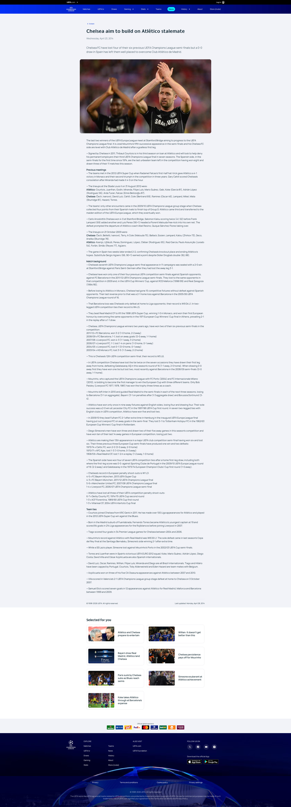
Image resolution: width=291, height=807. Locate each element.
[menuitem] (87, 9)
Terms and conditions (129, 782)
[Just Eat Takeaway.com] (172, 727)
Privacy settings (195, 782)
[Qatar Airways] (180, 727)
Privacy (95, 782)
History (111, 755)
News (110, 751)
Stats (86, 765)
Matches (87, 746)
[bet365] (163, 727)
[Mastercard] (145, 727)
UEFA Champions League (71, 9)
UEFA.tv (87, 751)
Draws (86, 755)
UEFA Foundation (140, 751)
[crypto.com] (154, 727)
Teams (111, 746)
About (110, 760)
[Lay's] (128, 727)
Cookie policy (162, 782)
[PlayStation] (119, 727)
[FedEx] (136, 727)
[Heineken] (110, 727)
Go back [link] (91, 24)
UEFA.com (137, 746)
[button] (129, 9)
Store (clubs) (113, 765)
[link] (86, 9)
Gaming (87, 760)
